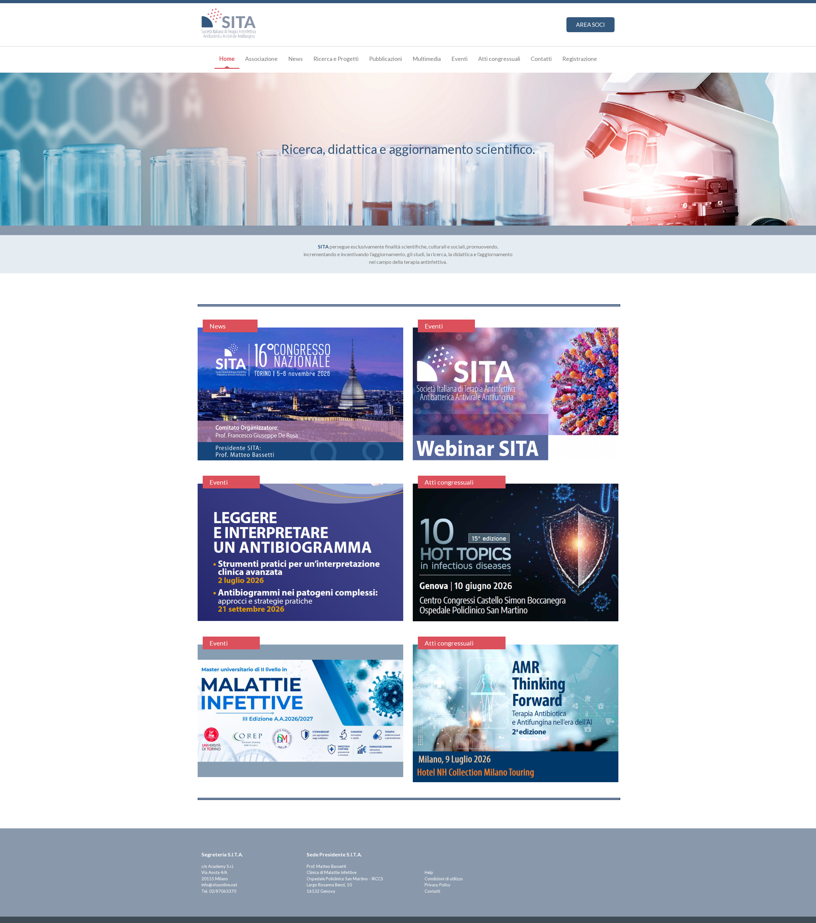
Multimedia (426, 58)
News (295, 58)
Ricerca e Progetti (336, 58)
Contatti (541, 58)
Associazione (261, 58)
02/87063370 (222, 891)
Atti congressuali (499, 58)
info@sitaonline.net (219, 884)
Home (227, 58)
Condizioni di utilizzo (444, 878)
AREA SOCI (590, 24)
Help (429, 872)
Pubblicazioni (385, 58)
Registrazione (579, 58)
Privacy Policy (437, 884)
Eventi (459, 58)
